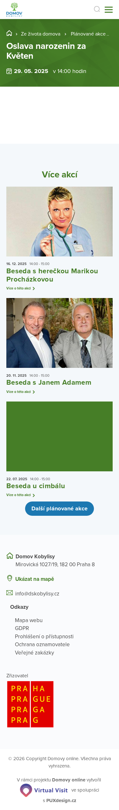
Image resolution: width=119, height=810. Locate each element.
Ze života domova (40, 34)
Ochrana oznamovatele (42, 644)
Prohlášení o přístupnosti (44, 636)
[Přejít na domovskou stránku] (14, 10)
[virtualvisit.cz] (44, 790)
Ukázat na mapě (34, 579)
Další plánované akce (59, 508)
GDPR (22, 628)
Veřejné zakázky (34, 652)
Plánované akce (88, 34)
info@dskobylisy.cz (37, 593)
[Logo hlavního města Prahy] (59, 704)
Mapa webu (29, 620)
